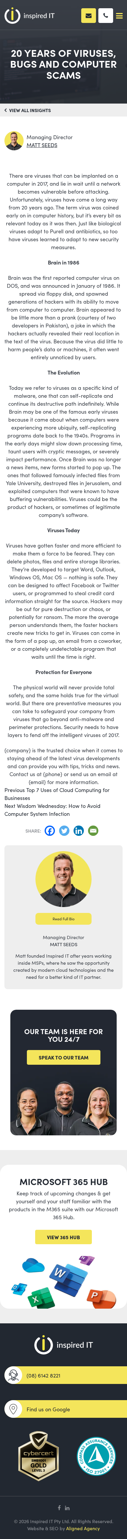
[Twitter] (65, 831)
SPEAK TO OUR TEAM (64, 1057)
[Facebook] (51, 831)
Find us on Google (48, 1409)
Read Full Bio (64, 918)
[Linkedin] (80, 831)
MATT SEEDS (42, 145)
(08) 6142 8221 (43, 1375)
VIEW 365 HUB (63, 1237)
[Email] (94, 831)
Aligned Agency (83, 1528)
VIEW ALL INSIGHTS (29, 110)
